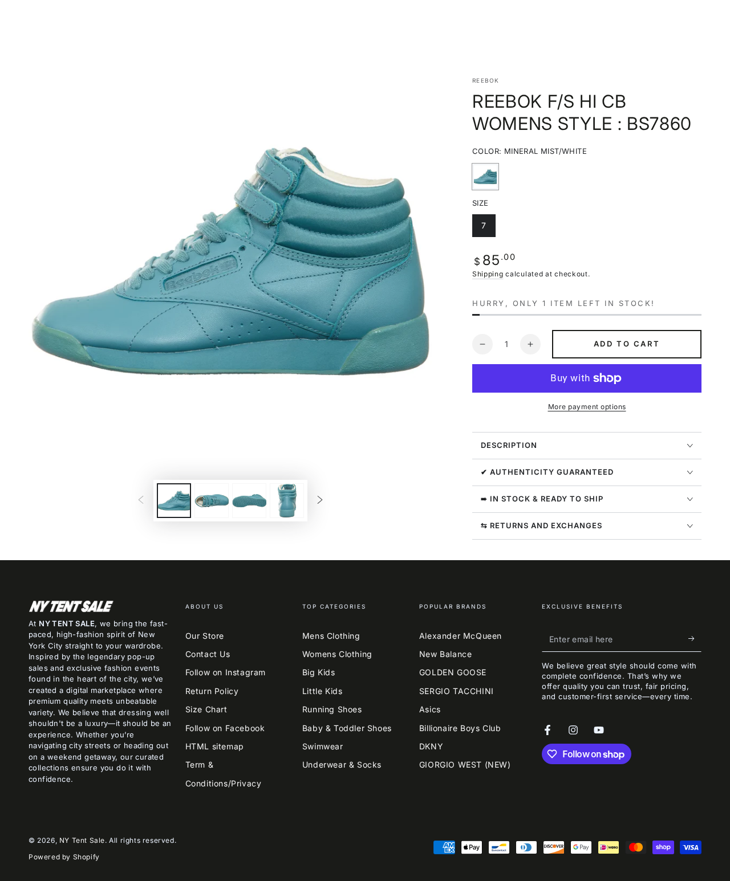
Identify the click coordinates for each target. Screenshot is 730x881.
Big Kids (318, 672)
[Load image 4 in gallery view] (287, 500)
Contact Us (207, 654)
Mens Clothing (331, 636)
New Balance (445, 654)
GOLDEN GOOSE (452, 672)
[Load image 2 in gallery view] (211, 500)
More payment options (587, 406)
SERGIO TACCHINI (456, 691)
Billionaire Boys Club (460, 728)
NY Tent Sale (82, 840)
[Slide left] (140, 500)
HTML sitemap (214, 746)
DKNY (431, 746)
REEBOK (486, 80)
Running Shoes (332, 709)
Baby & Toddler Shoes (347, 728)
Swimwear (322, 746)
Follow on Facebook (225, 728)
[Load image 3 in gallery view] (249, 500)
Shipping (488, 274)
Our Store (204, 636)
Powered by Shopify (64, 857)
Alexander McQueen (460, 636)
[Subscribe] (694, 638)
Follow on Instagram (225, 672)
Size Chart (206, 709)
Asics (430, 709)
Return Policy (212, 691)
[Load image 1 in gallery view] (174, 500)
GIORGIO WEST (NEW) (465, 764)
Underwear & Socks (342, 764)
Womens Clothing (337, 654)
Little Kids (322, 691)
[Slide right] (319, 500)
